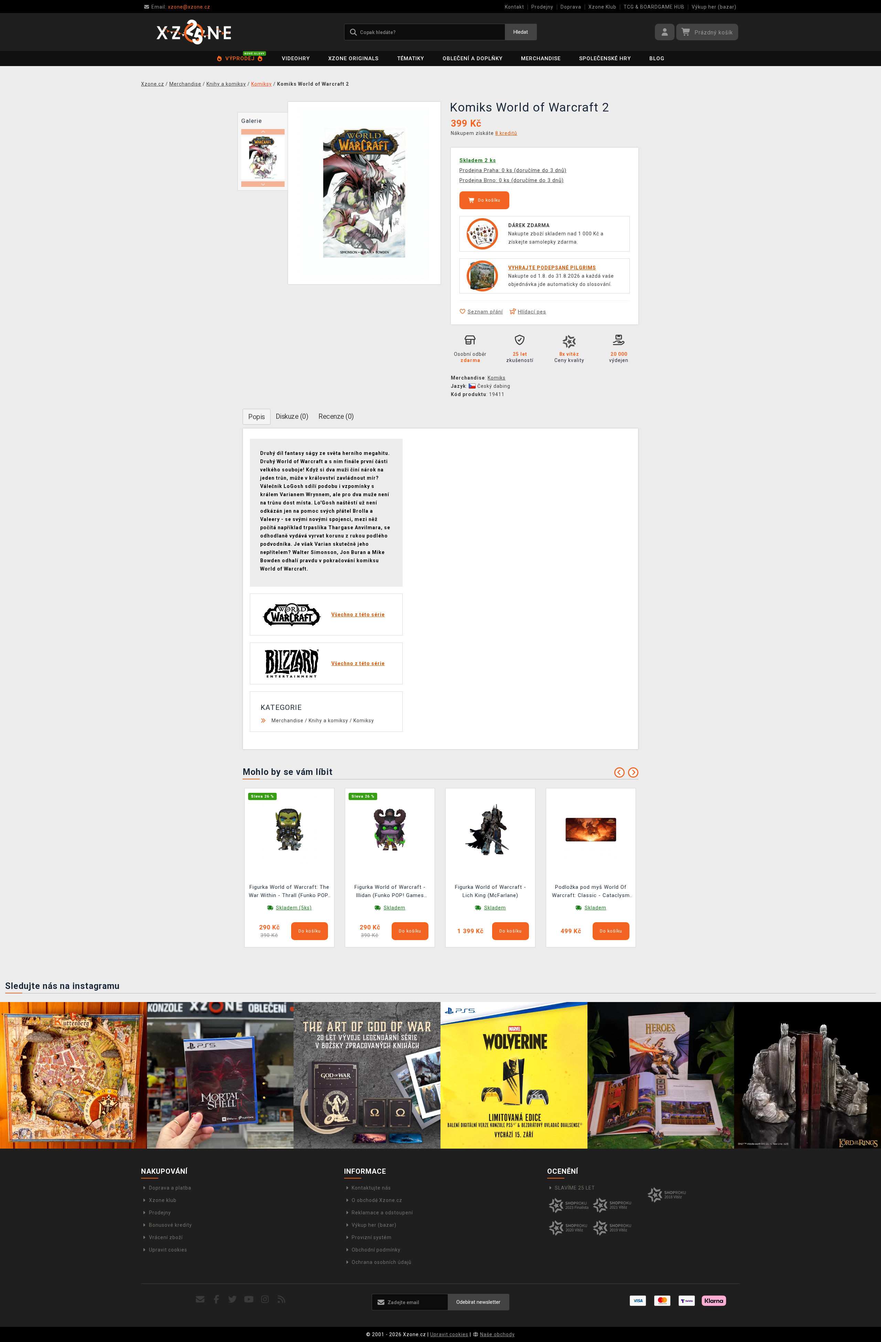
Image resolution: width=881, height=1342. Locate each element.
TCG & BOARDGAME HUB (654, 7)
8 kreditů (506, 133)
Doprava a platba (170, 1188)
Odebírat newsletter (478, 1302)
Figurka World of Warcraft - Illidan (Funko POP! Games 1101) (390, 892)
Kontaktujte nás (371, 1188)
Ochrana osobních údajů (382, 1262)
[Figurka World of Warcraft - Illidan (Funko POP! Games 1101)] (390, 829)
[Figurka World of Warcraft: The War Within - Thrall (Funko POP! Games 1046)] (289, 829)
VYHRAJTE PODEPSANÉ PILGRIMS (552, 267)
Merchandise (541, 58)
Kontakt (514, 7)
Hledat (520, 32)
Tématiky (410, 58)
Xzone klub (163, 1200)
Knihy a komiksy (328, 720)
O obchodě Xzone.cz (377, 1200)
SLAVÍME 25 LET (575, 1188)
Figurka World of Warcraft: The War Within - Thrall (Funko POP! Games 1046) (289, 892)
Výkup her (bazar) (714, 7)
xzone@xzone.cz (180, 7)
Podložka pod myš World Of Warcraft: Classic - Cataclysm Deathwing (591, 892)
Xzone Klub (602, 7)
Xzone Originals (353, 58)
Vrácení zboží (166, 1237)
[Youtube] (249, 1299)
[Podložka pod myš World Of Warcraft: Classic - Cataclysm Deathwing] (591, 829)
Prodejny (542, 7)
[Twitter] (232, 1299)
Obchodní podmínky (376, 1250)
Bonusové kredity (170, 1225)
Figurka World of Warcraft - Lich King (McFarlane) (490, 891)
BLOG (657, 58)
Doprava (571, 7)
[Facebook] (216, 1299)
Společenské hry (605, 58)
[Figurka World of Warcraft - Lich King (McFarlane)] (490, 829)
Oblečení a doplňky (472, 58)
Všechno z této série (358, 614)
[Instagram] (265, 1299)
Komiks (497, 378)
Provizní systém (372, 1237)
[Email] (200, 1299)
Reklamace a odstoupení (382, 1212)
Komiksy (363, 720)
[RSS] (281, 1299)
